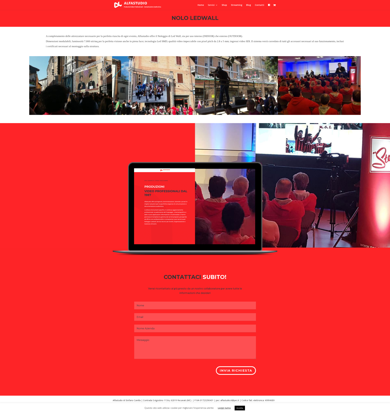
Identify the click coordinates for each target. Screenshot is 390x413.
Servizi (211, 5)
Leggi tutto (224, 407)
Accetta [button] (239, 408)
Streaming (236, 5)
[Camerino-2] (153, 114)
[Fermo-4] (236, 114)
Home (201, 5)
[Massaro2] (319, 114)
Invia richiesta (236, 370)
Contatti (259, 5)
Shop (224, 5)
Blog (248, 5)
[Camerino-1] (70, 114)
